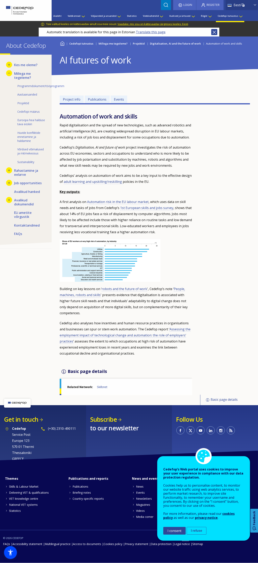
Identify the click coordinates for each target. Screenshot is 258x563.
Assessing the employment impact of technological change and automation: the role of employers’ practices (125, 335)
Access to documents (87, 544)
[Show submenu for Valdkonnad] (83, 16)
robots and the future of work (124, 289)
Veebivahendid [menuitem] (151, 16)
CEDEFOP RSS (231, 430)
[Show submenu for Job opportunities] (9, 183)
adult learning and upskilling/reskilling (93, 181)
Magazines (143, 505)
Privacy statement (136, 544)
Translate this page (150, 32)
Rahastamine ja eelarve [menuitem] (26, 172)
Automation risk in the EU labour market (118, 202)
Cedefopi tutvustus (81, 43)
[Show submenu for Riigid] (209, 16)
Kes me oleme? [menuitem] (25, 65)
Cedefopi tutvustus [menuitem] (228, 16)
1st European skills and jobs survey (146, 208)
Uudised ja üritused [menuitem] (180, 16)
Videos (140, 511)
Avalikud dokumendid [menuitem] (24, 202)
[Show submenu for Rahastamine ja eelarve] (9, 170)
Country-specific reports (88, 499)
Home (62, 43)
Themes (11, 478)
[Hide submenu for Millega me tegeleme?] (9, 73)
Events (119, 99)
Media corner (144, 517)
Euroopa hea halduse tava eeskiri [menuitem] (31, 122)
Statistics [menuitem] (132, 16)
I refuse (196, 530)
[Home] (23, 10)
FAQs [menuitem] (18, 234)
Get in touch (21, 419)
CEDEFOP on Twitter (190, 430)
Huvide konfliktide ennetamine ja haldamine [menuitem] (28, 137)
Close (214, 32)
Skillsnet (102, 387)
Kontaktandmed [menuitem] (27, 225)
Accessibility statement (27, 544)
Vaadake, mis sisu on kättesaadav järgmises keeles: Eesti (153, 24)
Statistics (15, 511)
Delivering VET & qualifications (29, 492)
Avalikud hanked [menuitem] (27, 191)
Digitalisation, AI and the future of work (175, 43)
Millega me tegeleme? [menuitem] (22, 75)
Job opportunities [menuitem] (28, 183)
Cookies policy (113, 544)
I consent (174, 531)
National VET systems (23, 505)
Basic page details (224, 399)
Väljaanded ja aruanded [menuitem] (103, 16)
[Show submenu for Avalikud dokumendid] (9, 200)
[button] (10, 552)
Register (213, 5)
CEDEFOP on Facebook (180, 430)
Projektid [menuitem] (23, 103)
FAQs (6, 544)
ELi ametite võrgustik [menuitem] (23, 214)
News (140, 486)
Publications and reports (88, 478)
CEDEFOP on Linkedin (211, 430)
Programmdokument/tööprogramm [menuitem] (31, 86)
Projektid (139, 43)
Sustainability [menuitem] (25, 162)
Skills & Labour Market (23, 486)
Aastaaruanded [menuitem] (27, 94)
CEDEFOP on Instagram (221, 430)
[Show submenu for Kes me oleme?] (9, 65)
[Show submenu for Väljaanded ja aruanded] (119, 16)
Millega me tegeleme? (113, 43)
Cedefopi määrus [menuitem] (28, 111)
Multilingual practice (58, 544)
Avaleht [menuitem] (57, 16)
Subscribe (103, 419)
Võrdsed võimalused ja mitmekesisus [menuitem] (30, 151)
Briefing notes (82, 492)
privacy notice (206, 517)
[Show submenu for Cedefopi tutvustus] (240, 16)
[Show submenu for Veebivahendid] (161, 16)
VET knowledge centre (23, 499)
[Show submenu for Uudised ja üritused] (193, 16)
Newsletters (144, 499)
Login (187, 5)
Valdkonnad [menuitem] (74, 16)
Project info (71, 99)
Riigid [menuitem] (204, 16)
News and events (146, 478)
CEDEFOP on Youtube (201, 430)
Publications (97, 99)
